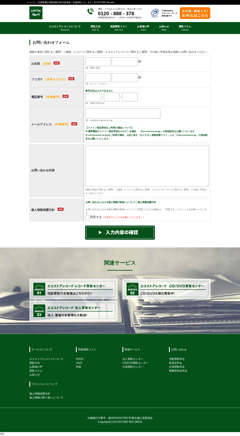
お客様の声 (35, 366)
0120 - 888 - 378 (116, 13)
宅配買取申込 (177, 359)
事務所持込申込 (178, 370)
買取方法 (34, 362)
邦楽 (78, 366)
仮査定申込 (175, 362)
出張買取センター (132, 366)
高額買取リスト (87, 349)
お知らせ (34, 374)
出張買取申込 (177, 366)
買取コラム (35, 370)
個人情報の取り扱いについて (46, 397)
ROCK (80, 359)
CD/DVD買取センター (135, 362)
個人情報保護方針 (39, 393)
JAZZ (79, 362)
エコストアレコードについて (46, 359)
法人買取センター (132, 359)
